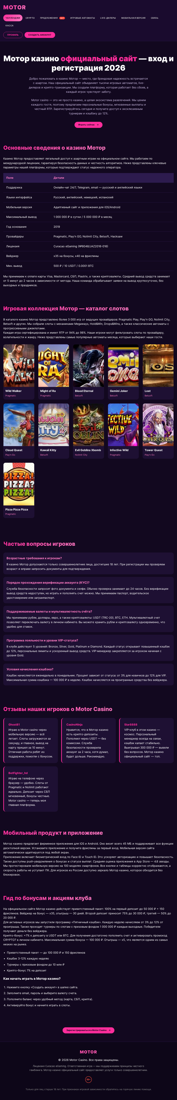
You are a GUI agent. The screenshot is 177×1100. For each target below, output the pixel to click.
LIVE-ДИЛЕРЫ (108, 18)
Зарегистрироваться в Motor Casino (86, 1030)
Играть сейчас (86, 124)
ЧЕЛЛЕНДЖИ (13, 18)
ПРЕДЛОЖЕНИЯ (52, 18)
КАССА (10, 25)
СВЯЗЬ (155, 18)
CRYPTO (30, 18)
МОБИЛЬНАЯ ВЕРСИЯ (133, 18)
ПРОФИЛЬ (13, 35)
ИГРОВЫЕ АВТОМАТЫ (82, 18)
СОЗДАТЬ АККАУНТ (39, 35)
